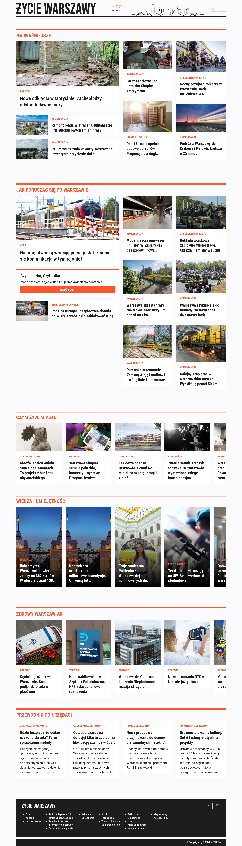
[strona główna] (56, 8)
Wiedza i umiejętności (41, 501)
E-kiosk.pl (133, 814)
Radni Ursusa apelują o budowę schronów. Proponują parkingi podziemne (144, 148)
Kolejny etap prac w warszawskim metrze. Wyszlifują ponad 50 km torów (198, 379)
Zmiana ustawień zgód (61, 818)
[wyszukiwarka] (214, 8)
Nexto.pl (132, 821)
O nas (29, 814)
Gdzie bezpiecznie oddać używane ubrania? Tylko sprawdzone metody (40, 737)
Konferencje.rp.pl (110, 824)
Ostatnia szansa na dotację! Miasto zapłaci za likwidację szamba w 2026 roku (94, 737)
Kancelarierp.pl (136, 828)
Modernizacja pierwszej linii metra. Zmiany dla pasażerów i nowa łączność (145, 245)
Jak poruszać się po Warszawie (52, 190)
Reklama (86, 814)
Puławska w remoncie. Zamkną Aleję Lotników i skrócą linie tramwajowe (146, 375)
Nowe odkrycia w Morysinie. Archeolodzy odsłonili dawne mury (61, 101)
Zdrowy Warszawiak (39, 614)
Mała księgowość (137, 824)
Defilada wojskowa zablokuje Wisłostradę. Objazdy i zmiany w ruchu (200, 245)
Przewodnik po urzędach (45, 715)
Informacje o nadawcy (61, 824)
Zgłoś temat (68, 289)
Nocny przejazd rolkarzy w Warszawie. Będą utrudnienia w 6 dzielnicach (201, 89)
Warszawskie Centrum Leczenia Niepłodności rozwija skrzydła (137, 681)
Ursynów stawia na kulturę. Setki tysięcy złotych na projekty (201, 737)
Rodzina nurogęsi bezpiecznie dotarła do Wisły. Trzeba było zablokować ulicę (82, 313)
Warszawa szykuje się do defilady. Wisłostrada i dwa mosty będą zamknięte (199, 310)
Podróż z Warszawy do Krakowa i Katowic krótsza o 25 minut (201, 148)
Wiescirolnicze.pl (110, 821)
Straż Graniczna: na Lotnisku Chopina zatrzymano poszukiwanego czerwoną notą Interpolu (147, 86)
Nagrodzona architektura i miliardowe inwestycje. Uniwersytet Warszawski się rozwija (87, 576)
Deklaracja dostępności (61, 828)
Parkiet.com (108, 818)
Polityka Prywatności (60, 814)
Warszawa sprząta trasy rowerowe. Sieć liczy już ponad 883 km (146, 310)
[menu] (222, 8)
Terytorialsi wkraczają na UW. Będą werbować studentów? (186, 575)
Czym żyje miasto (36, 417)
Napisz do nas (33, 821)
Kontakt (30, 818)
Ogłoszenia (87, 818)
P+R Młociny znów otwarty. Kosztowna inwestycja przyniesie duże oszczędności (82, 151)
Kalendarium (161, 818)
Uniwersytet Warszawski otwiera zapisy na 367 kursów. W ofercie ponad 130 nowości (37, 576)
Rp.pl (104, 814)
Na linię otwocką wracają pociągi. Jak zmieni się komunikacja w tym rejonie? (64, 256)
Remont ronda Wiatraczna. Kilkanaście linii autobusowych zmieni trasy (82, 128)
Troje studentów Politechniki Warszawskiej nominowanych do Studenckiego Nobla (134, 576)
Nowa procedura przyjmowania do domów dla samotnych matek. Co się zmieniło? (147, 737)
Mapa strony (160, 814)
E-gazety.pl (134, 818)
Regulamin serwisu (59, 821)
